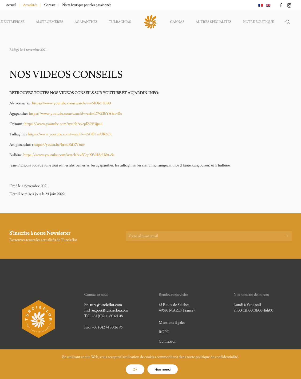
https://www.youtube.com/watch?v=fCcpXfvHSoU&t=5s (68, 155)
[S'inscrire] (287, 236)
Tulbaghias (120, 22)
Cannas (177, 22)
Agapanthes (86, 22)
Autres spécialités (214, 22)
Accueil (11, 5)
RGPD (164, 332)
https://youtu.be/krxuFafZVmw (59, 144)
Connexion (167, 341)
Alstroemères (49, 22)
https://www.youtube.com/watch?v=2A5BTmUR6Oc (70, 134)
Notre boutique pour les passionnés (86, 5)
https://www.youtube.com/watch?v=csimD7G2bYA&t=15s (75, 113)
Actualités (30, 5)
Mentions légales (172, 322)
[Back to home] (150, 21)
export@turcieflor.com (110, 310)
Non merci (162, 369)
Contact (49, 5)
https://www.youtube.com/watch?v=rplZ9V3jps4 (63, 124)
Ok (135, 369)
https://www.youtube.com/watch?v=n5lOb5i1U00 (71, 103)
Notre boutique (258, 22)
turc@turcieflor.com (106, 304)
